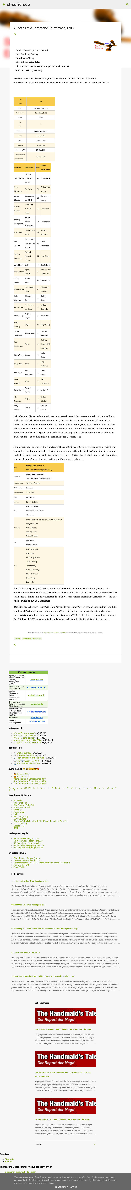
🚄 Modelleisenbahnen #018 (27, 763)
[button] (15, 34)
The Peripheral (20, 803)
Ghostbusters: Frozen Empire (27, 858)
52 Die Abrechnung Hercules (27, 838)
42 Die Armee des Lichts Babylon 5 (25, 952)
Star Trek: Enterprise (32, 639)
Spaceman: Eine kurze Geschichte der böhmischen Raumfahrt (42, 863)
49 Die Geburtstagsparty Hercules (29, 845)
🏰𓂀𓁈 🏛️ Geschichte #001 (27, 761)
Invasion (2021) (21, 816)
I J (51, 788)
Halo (16, 814)
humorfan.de (36, 704)
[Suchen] (33, 4)
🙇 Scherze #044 (21, 774)
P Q (78, 788)
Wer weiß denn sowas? (24, 733)
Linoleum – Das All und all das (27, 860)
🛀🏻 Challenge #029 (22, 753)
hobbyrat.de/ (36, 680)
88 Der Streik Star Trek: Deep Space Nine (28, 905)
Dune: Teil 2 (19, 867)
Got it (73, 1187)
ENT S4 (17, 639)
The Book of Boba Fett (24, 805)
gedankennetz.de (36, 695)
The (95, 788)
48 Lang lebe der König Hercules (28, 847)
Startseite (9, 1159)
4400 (16, 828)
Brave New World (22, 807)
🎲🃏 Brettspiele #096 (24, 755)
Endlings (18, 810)
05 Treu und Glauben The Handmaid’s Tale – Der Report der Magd (62, 1119)
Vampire (9, 1161)
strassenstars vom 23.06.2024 (27, 740)
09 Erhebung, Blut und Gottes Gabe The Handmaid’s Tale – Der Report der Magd (45, 929)
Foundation (19, 812)
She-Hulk (18, 800)
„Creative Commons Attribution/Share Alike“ (54, 632)
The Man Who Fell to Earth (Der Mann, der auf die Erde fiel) (41, 821)
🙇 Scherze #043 (21, 776)
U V (102, 788)
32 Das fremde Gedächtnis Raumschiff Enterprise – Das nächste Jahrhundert (43, 976)
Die (29, 788)
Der (25, 788)
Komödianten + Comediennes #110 (30, 781)
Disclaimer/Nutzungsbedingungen (20, 1172)
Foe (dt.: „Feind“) (21, 865)
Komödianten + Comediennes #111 (30, 779)
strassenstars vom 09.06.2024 (27, 742)
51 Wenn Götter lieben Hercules (28, 841)
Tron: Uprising (20, 823)
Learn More (61, 1187)
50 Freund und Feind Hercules (27, 843)
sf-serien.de (18, 4)
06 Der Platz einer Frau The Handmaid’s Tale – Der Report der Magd (63, 1029)
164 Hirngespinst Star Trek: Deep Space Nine (29, 881)
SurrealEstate (20, 819)
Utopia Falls (19, 826)
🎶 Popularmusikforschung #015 (29, 758)
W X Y (112, 788)
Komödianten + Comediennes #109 (30, 783)
